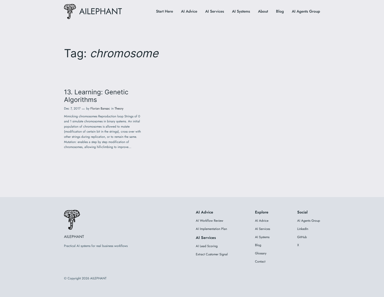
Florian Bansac (100, 108)
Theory (119, 108)
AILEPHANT (100, 11)
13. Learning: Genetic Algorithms (96, 96)
